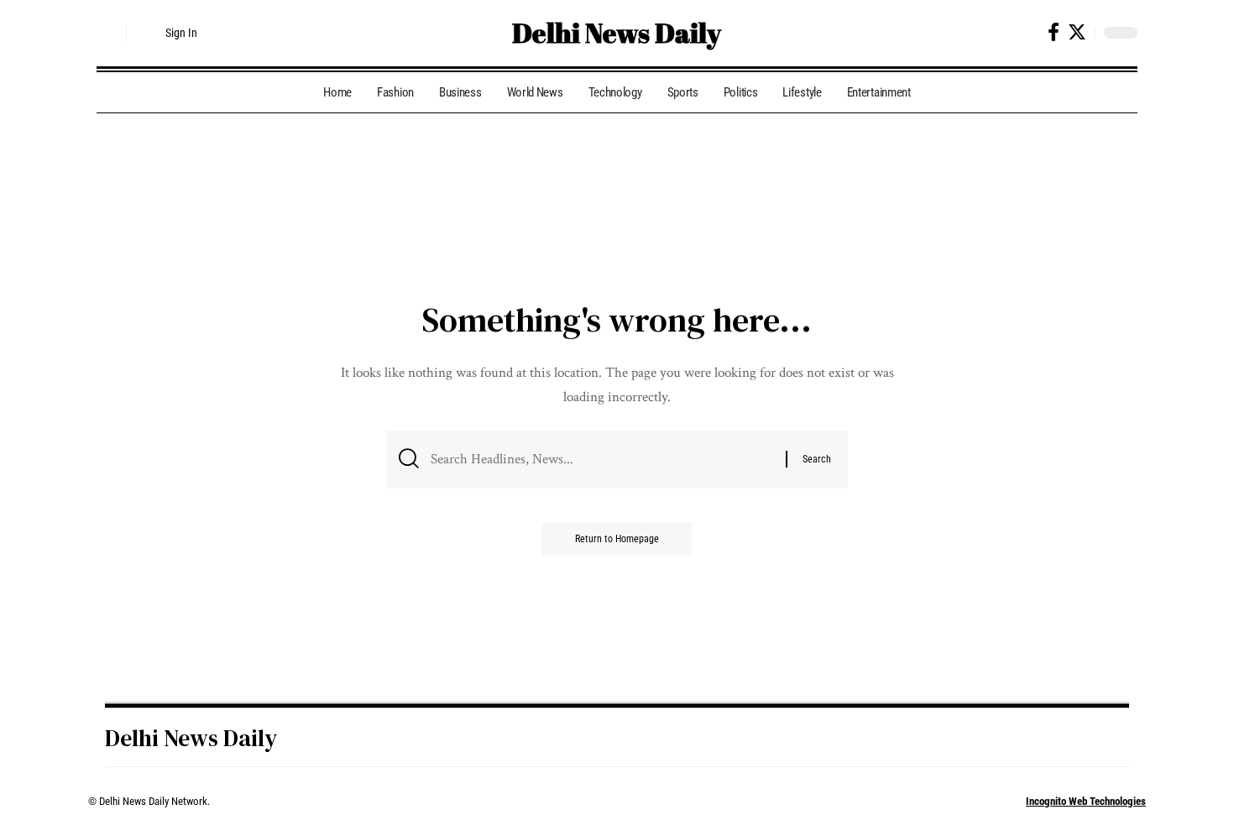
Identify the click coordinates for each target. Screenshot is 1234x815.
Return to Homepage (617, 539)
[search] (109, 32)
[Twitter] (1077, 32)
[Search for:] (602, 459)
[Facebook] (1053, 32)
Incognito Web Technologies (1086, 801)
